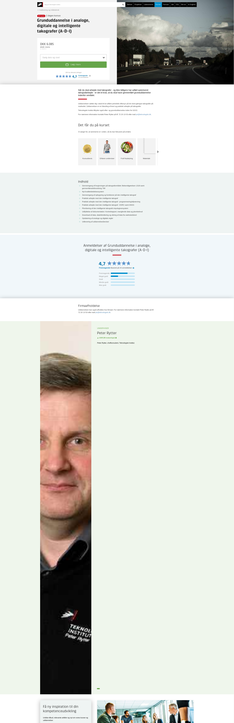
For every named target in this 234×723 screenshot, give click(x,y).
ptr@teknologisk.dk (143, 114)
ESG (177, 4)
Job (172, 4)
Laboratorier (148, 4)
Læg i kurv (75, 65)
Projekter (138, 4)
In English (192, 4)
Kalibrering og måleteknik (49, 10)
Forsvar (166, 4)
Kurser (158, 4)
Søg (123, 4)
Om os (183, 4)
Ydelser (129, 4)
